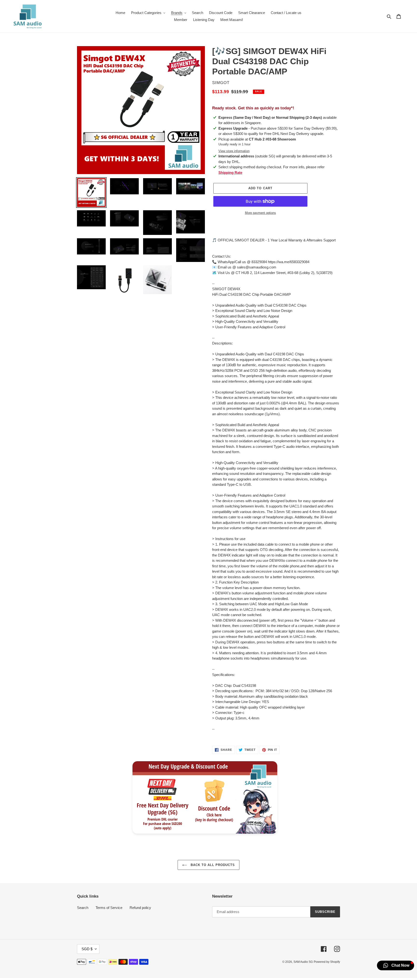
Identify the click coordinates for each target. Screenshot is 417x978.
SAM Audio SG (303, 962)
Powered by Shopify (327, 962)
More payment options (260, 213)
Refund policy (140, 908)
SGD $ (87, 949)
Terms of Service (109, 908)
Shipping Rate (230, 172)
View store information (234, 151)
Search (82, 908)
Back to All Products (212, 865)
